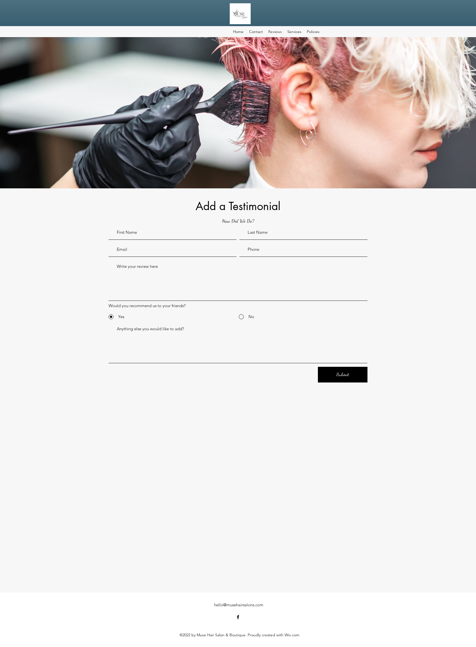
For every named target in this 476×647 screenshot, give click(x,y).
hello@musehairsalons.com (238, 604)
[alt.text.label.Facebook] (238, 617)
